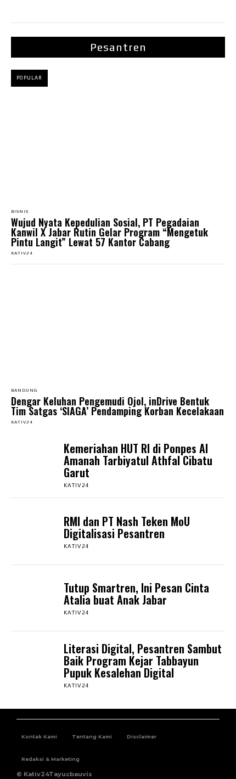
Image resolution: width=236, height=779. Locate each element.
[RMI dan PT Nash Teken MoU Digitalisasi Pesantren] (34, 531)
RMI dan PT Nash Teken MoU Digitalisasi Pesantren (127, 527)
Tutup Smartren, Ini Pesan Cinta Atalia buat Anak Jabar (136, 593)
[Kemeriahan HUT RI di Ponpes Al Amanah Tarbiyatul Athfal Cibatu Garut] (34, 464)
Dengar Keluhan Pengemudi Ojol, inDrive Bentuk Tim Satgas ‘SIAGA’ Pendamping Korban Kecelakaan (117, 406)
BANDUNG (24, 390)
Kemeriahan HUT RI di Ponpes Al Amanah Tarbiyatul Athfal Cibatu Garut (138, 460)
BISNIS (20, 212)
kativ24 (22, 253)
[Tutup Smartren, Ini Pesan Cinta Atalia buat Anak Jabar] (34, 598)
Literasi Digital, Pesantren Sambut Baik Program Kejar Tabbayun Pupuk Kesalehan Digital (143, 660)
